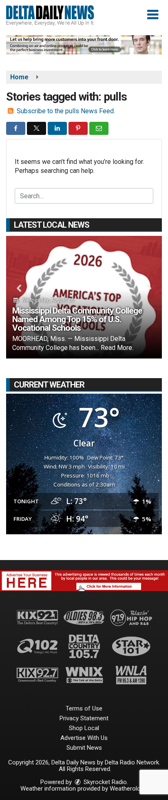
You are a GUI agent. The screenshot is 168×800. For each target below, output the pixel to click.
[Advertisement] (84, 44)
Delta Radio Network (132, 762)
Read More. (117, 348)
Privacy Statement (84, 718)
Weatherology (128, 788)
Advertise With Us (84, 738)
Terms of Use (84, 708)
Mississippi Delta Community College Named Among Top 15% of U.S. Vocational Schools (77, 319)
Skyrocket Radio (104, 782)
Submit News (84, 747)
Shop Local (84, 728)
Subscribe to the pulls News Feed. (66, 111)
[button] (153, 14)
